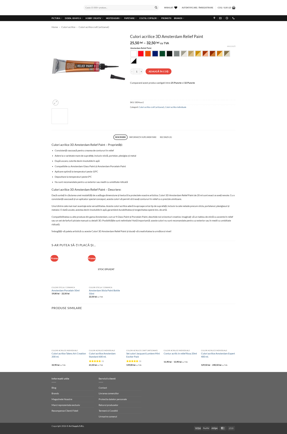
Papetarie (129, 18)
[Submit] (156, 7)
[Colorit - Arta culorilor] (65, 7)
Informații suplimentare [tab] (143, 137)
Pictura (56, 18)
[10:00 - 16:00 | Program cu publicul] (227, 18)
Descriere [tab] (120, 137)
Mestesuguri (113, 18)
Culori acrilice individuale (175, 107)
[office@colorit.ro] (220, 18)
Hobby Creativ (93, 18)
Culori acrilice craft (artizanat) (94, 27)
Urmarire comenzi (108, 416)
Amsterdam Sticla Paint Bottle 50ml (104, 292)
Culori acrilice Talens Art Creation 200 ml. (69, 355)
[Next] (120, 69)
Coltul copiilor (148, 18)
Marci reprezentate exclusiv (66, 405)
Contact (103, 387)
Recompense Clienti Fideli (65, 410)
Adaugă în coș (159, 71)
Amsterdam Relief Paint (140, 48)
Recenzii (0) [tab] (166, 137)
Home (55, 27)
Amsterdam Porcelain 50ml (66, 290)
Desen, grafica (73, 18)
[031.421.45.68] (233, 18)
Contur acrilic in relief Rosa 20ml (180, 353)
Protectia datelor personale (113, 399)
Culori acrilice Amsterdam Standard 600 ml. (102, 355)
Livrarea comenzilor (109, 393)
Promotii (166, 18)
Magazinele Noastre (62, 399)
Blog (54, 387)
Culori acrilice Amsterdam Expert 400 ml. (218, 355)
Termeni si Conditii (108, 410)
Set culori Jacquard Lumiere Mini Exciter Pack (143, 355)
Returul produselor (108, 405)
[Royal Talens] (148, 95)
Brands (178, 18)
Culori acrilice (68, 27)
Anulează (231, 46)
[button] (226, 7)
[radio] (134, 54)
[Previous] (56, 69)
